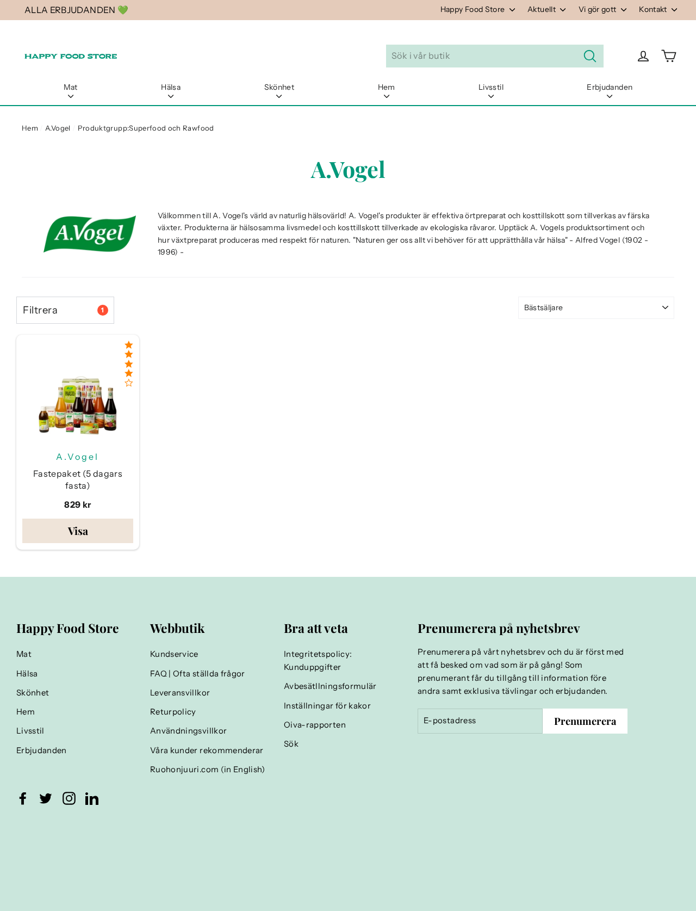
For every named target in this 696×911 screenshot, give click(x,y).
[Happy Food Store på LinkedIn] (91, 797)
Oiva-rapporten (315, 725)
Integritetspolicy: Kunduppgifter (318, 660)
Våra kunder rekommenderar (207, 750)
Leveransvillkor (180, 693)
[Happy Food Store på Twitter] (45, 797)
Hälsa (171, 87)
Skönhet (279, 87)
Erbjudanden (609, 87)
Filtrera (63, 310)
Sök (291, 744)
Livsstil (491, 87)
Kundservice (174, 654)
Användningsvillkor (188, 731)
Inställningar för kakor (327, 706)
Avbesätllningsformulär (330, 686)
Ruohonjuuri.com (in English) (207, 769)
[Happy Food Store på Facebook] (22, 797)
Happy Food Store (473, 9)
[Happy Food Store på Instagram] (69, 797)
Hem (386, 87)
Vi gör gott (598, 9)
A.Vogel (57, 128)
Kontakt (654, 9)
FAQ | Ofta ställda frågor (197, 674)
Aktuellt (542, 9)
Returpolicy (173, 712)
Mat (71, 87)
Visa (78, 531)
